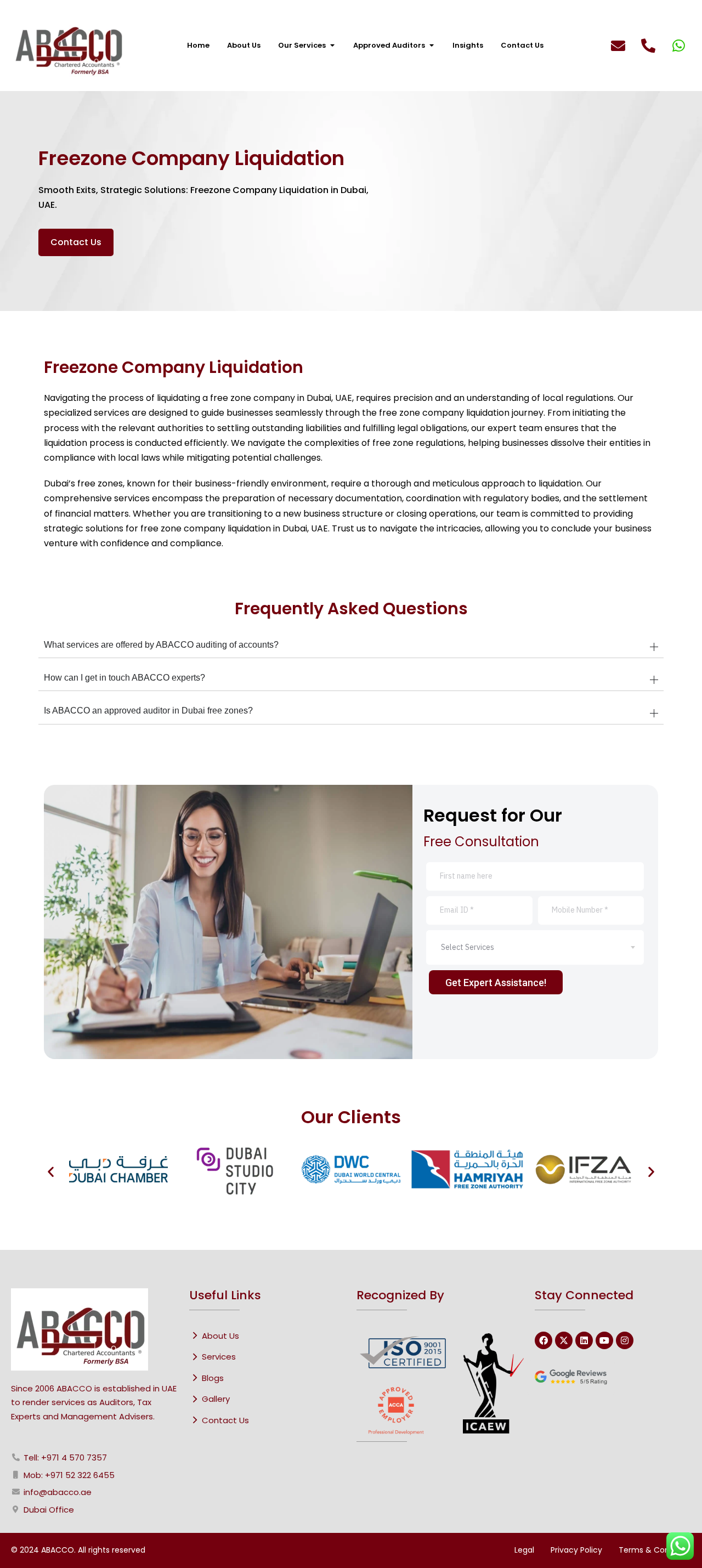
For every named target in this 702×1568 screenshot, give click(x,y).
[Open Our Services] (332, 45)
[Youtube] (604, 1340)
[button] (51, 1171)
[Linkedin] (584, 1340)
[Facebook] (543, 1340)
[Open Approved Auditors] (431, 45)
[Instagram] (624, 1340)
